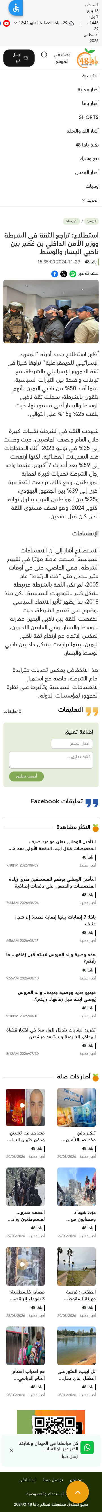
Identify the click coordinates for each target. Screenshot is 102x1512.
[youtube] (6, 23)
